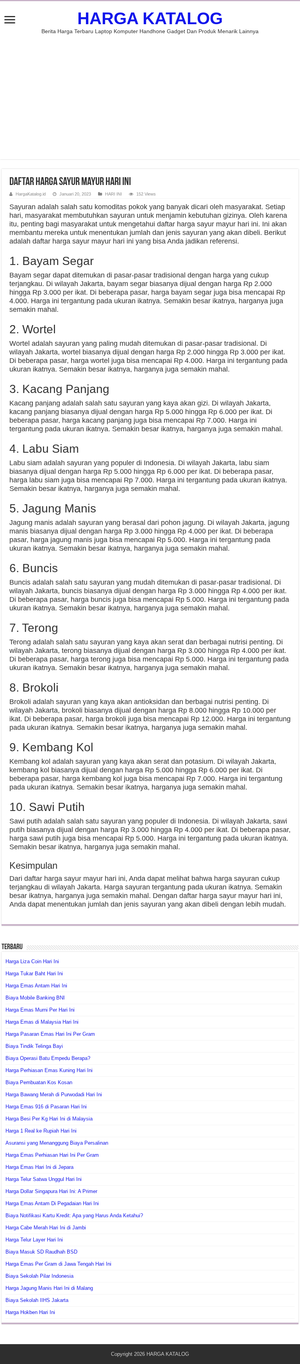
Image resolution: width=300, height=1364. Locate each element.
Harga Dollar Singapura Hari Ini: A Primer (51, 1191)
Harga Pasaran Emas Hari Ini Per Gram (50, 1034)
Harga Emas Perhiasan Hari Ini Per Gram (52, 1155)
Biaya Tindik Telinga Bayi (34, 1046)
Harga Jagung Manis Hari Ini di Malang (49, 1288)
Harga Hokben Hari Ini (30, 1312)
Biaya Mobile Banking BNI (35, 998)
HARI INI (113, 194)
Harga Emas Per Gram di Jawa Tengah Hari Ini (58, 1264)
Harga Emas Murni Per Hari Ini (40, 1010)
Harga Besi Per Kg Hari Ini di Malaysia (49, 1119)
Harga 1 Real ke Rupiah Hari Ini (41, 1131)
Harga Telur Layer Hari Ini (34, 1240)
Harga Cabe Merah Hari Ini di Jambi (45, 1228)
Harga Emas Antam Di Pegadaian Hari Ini (52, 1203)
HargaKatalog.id (31, 194)
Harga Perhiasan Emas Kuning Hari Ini (49, 1070)
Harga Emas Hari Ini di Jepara (39, 1167)
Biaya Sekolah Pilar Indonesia (39, 1276)
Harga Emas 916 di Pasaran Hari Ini (46, 1107)
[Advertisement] (150, 93)
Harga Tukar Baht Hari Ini (34, 973)
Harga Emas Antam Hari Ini (36, 986)
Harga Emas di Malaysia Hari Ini (42, 1022)
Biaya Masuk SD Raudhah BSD (41, 1252)
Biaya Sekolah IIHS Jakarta (36, 1300)
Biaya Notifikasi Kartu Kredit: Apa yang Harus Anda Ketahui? (74, 1215)
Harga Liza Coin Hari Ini (32, 961)
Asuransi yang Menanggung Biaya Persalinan (56, 1143)
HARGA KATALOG (150, 18)
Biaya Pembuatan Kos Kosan (38, 1082)
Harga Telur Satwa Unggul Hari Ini (43, 1179)
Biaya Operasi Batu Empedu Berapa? (47, 1058)
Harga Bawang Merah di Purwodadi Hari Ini (53, 1094)
